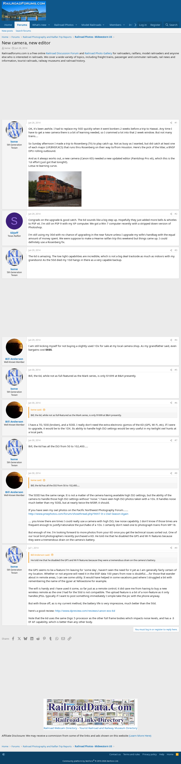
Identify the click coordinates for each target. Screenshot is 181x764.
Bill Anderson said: (40, 554)
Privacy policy (149, 754)
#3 (176, 250)
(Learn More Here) (140, 735)
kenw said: (36, 409)
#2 (176, 213)
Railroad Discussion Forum (62, 53)
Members (115, 24)
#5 (176, 369)
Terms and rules (131, 754)
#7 (176, 440)
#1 (176, 122)
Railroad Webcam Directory (60, 728)
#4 (176, 339)
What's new (39, 24)
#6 (176, 402)
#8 (176, 473)
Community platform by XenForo (91, 761)
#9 (176, 547)
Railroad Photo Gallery (98, 53)
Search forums (23, 30)
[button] (49, 25)
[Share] (171, 123)
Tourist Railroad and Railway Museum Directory (108, 728)
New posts (7, 30)
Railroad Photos (64, 24)
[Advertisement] (90, 91)
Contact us (115, 754)
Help (161, 754)
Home (8, 24)
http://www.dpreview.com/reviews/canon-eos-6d (85, 610)
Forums (22, 24)
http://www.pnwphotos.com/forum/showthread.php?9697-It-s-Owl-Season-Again (78, 513)
